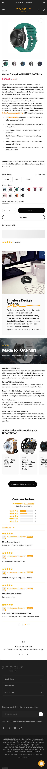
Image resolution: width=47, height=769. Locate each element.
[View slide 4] (27, 654)
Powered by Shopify (33, 751)
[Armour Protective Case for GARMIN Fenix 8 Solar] (28, 446)
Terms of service (27, 754)
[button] (7, 242)
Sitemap (5, 768)
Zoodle (4, 70)
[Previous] (3, 2)
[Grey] (10, 189)
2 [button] (22, 625)
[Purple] (41, 189)
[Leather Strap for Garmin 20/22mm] (10, 446)
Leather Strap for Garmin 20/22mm (9, 462)
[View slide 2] (22, 654)
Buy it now (23, 217)
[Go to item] (5, 63)
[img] (7, 533)
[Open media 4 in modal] (41, 20)
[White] (10, 195)
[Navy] (23, 189)
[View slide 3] (25, 654)
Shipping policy (37, 754)
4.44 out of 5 (29, 504)
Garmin (33, 370)
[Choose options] (15, 451)
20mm (17, 179)
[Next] (44, 2)
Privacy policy (18, 754)
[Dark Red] (35, 189)
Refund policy (9, 754)
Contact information (23, 757)
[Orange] (16, 195)
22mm (27, 179)
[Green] (16, 189)
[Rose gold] (4, 195)
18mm (6, 179)
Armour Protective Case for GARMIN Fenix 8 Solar (28, 463)
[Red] (29, 189)
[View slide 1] (19, 654)
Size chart (41, 174)
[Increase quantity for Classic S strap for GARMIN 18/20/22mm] (14, 210)
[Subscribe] (41, 714)
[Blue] (4, 189)
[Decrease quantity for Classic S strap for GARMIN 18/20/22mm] (4, 210)
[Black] (23, 195)
